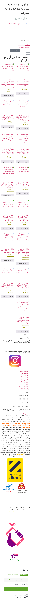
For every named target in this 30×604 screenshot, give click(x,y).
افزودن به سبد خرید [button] (23, 93)
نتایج (27, 44)
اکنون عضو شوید (22, 597)
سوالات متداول (25, 338)
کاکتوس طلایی (21, 454)
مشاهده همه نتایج (24, 47)
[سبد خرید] (28, 53)
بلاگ (28, 390)
